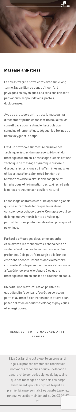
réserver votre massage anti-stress (38, 334)
